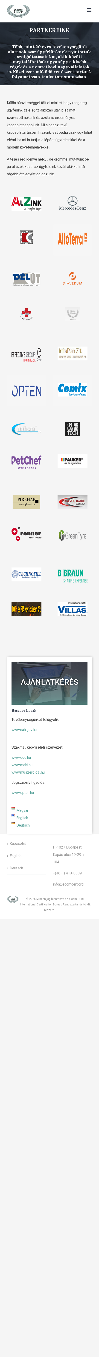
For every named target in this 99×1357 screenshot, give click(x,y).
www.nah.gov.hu (24, 730)
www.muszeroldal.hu (28, 772)
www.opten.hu (23, 792)
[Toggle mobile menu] (89, 10)
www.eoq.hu (21, 757)
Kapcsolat (18, 843)
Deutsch (16, 868)
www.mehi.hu (22, 765)
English (15, 856)
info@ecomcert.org (68, 884)
